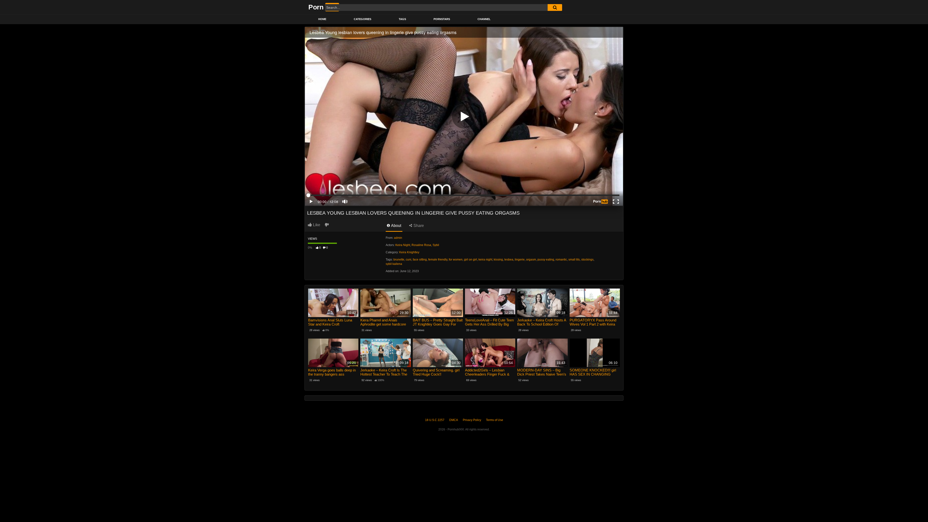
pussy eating (545, 259)
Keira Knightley (409, 252)
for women (456, 259)
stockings (587, 259)
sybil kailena (394, 264)
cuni (408, 259)
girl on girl (470, 259)
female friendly (437, 259)
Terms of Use (494, 420)
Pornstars (442, 19)
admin (398, 237)
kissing (498, 259)
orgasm (531, 259)
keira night (485, 259)
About (395, 226)
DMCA (453, 420)
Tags (402, 19)
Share (418, 226)
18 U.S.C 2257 (434, 420)
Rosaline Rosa (421, 245)
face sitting (420, 259)
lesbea (508, 259)
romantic (561, 259)
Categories (362, 19)
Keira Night (402, 245)
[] (555, 7)
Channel (484, 19)
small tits (574, 259)
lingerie (520, 259)
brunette (398, 259)
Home (322, 19)
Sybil (436, 245)
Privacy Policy (472, 420)
